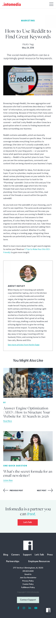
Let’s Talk (27, 522)
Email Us (28, 574)
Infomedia (35, 592)
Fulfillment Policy (28, 588)
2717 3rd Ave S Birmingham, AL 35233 (28, 568)
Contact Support (28, 600)
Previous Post (16, 491)
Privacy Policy (28, 581)
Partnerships (12, 561)
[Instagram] (24, 608)
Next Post (42, 491)
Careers (15, 555)
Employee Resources (39, 561)
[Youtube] (35, 608)
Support (27, 555)
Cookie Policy (28, 584)
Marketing (28, 21)
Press (50, 555)
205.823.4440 (28, 571)
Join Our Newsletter (28, 578)
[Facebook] (18, 608)
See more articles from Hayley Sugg (23, 344)
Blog (5, 555)
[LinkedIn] (30, 608)
